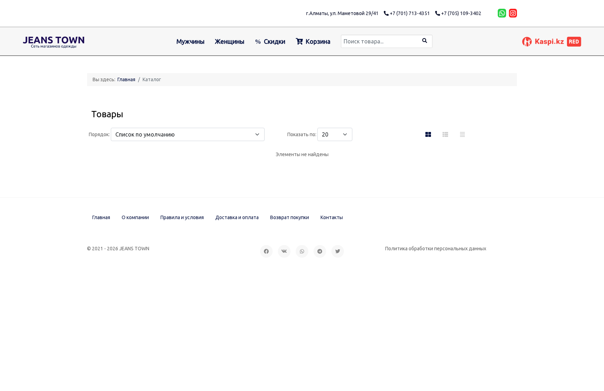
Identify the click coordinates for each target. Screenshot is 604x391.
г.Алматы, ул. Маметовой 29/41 (342, 13)
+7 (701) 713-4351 (409, 13)
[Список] (462, 134)
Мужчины (190, 41)
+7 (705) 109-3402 (460, 13)
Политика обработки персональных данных (435, 248)
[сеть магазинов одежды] (53, 41)
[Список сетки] (445, 134)
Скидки (274, 41)
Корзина (317, 41)
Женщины (229, 41)
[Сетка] (428, 134)
